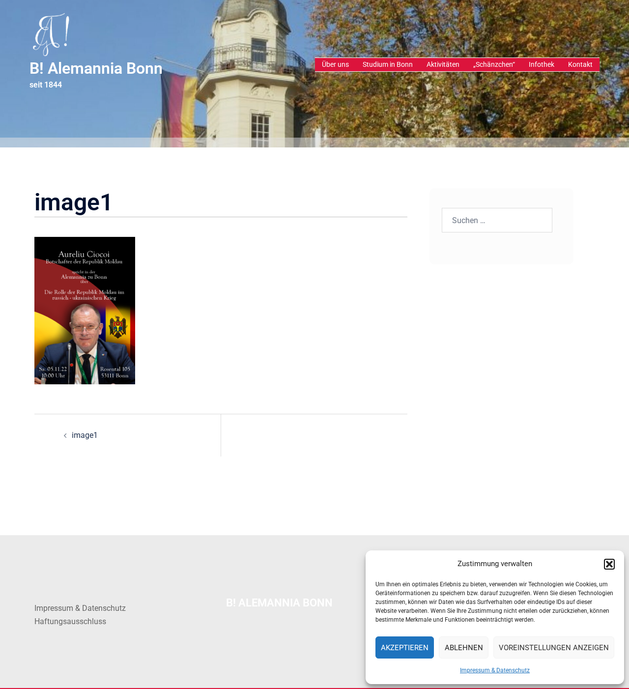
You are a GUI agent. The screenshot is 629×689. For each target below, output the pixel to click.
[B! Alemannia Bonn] (50, 33)
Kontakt (580, 64)
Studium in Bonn (388, 64)
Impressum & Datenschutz (495, 670)
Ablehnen (464, 647)
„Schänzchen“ (494, 64)
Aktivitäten (443, 64)
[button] (609, 564)
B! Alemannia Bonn (96, 68)
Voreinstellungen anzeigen (554, 647)
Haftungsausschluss (70, 621)
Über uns (335, 64)
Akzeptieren (405, 647)
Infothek (541, 64)
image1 (85, 435)
